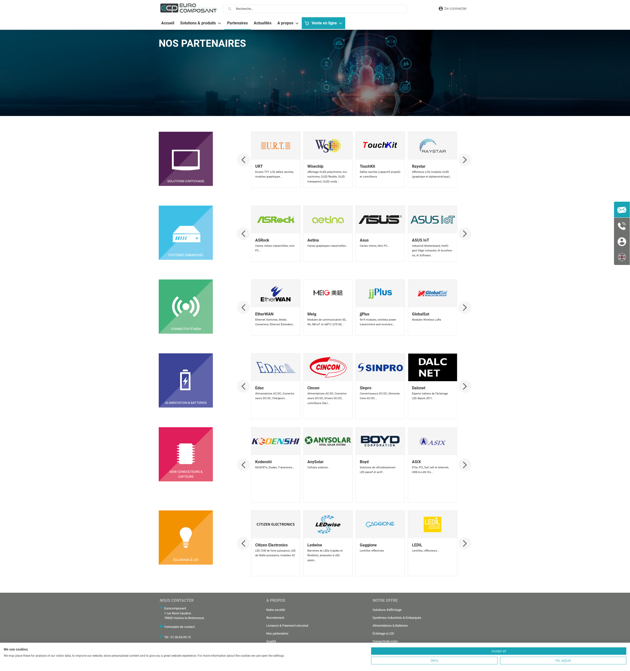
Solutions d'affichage (387, 610)
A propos (285, 23)
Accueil (167, 23)
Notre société (275, 610)
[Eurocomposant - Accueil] (188, 8)
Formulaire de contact (179, 627)
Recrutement (275, 618)
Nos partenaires (277, 633)
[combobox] (321, 9)
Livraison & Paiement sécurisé (287, 625)
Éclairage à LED (383, 633)
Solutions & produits (198, 23)
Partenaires (237, 23)
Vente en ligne (324, 23)
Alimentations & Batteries (390, 625)
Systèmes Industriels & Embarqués (397, 618)
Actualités (262, 23)
